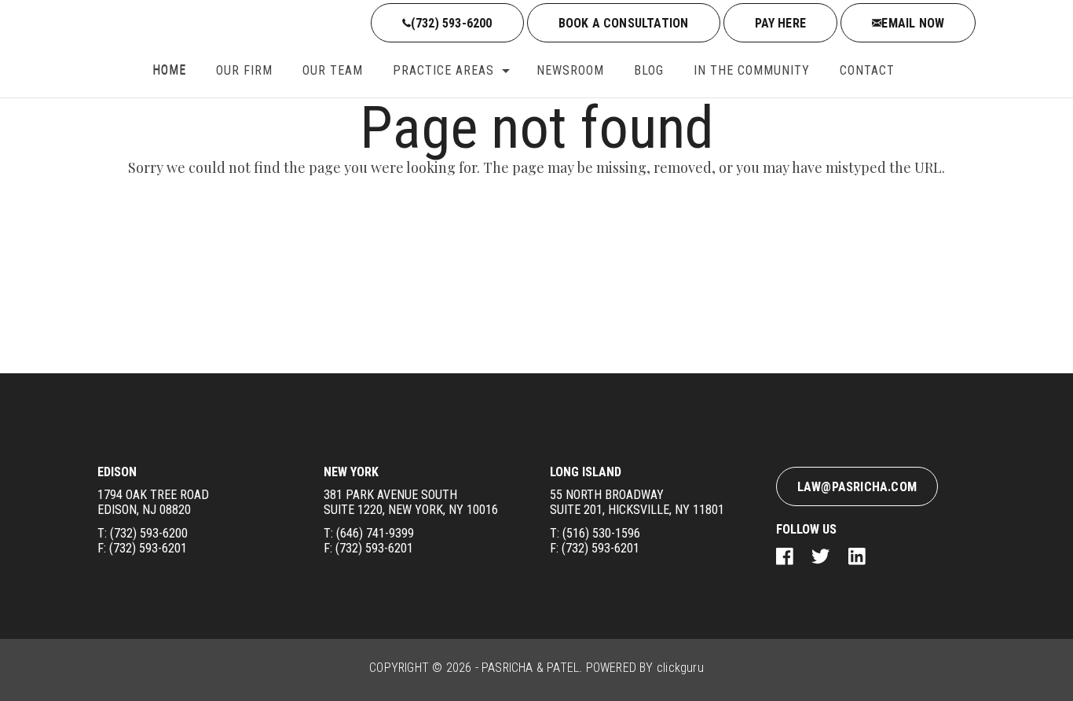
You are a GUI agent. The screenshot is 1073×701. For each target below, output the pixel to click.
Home (169, 70)
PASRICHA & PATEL (530, 667)
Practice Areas (443, 70)
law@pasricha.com (857, 486)
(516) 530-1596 (601, 533)
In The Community (752, 70)
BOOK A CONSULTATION (623, 23)
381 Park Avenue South (411, 502)
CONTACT (867, 70)
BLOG (649, 70)
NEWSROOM (570, 70)
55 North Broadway (637, 502)
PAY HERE (781, 23)
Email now (912, 23)
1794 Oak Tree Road (153, 502)
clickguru (680, 667)
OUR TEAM (332, 70)
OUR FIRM (244, 70)
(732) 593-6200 (452, 23)
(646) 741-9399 (375, 533)
